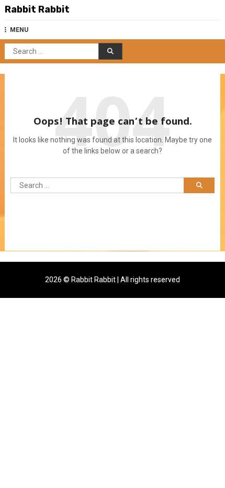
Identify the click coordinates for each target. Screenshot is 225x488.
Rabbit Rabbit (37, 9)
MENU (19, 30)
